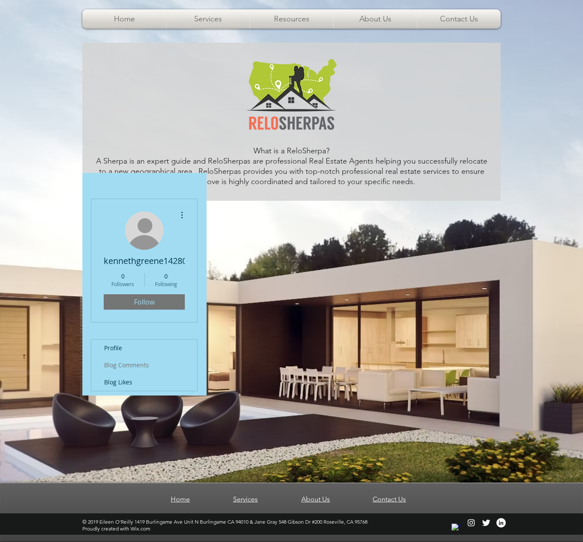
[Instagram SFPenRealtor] (471, 522)
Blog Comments (126, 365)
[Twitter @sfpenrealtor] (486, 522)
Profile (113, 348)
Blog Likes (118, 382)
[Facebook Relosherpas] (456, 528)
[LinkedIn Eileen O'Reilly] (501, 522)
